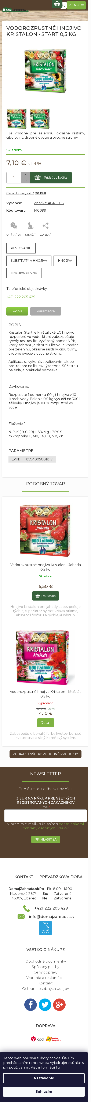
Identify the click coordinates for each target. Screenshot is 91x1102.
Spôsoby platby (45, 967)
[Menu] (76, 5)
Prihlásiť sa (46, 839)
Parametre (46, 311)
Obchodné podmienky (45, 961)
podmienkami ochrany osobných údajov (53, 826)
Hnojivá (65, 261)
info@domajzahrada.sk (51, 916)
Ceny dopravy (45, 972)
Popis (17, 311)
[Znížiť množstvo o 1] (25, 181)
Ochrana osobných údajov (45, 989)
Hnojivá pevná (24, 273)
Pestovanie (21, 248)
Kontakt (45, 983)
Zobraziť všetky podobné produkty (45, 754)
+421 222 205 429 (20, 297)
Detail (46, 723)
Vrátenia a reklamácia (45, 978)
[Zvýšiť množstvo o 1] (25, 175)
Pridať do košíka (55, 177)
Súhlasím (44, 1092)
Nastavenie (44, 1078)
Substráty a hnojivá (29, 261)
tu (58, 1067)
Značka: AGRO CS (49, 203)
